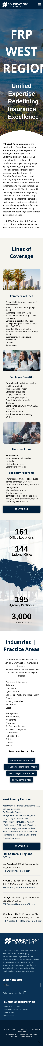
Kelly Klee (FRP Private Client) (16, 818)
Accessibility (35, 1029)
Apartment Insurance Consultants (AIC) (21, 805)
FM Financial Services (12, 812)
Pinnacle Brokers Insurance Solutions (20, 831)
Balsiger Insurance (11, 809)
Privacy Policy (24, 1029)
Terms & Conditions (10, 1029)
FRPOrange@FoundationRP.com (19, 904)
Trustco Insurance (11, 838)
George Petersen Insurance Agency (19, 815)
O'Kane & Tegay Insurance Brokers (19, 828)
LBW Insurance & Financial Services (19, 825)
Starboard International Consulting (19, 834)
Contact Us (22, 1031)
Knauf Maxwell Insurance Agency (18, 821)
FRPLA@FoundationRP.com (16, 870)
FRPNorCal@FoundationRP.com (19, 887)
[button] (39, 4)
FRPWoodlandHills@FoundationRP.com (22, 920)
